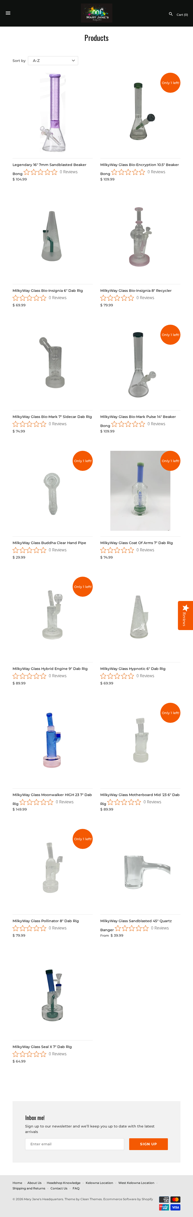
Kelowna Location (99, 1183)
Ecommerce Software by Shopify (128, 1199)
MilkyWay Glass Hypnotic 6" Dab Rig (133, 668)
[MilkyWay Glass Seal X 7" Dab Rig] (53, 995)
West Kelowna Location (136, 1183)
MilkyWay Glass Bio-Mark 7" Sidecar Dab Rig (52, 416)
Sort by (19, 60)
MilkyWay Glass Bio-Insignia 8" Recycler (136, 290)
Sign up (148, 1144)
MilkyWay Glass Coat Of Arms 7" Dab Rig (136, 543)
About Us (34, 1183)
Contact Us (59, 1188)
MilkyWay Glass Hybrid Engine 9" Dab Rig (50, 668)
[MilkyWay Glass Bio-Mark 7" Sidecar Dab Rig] (53, 365)
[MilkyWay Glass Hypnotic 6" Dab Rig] (140, 617)
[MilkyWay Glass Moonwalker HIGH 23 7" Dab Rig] (53, 743)
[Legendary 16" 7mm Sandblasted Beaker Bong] (53, 113)
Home (17, 1183)
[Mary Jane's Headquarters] (96, 13)
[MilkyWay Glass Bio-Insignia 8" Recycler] (140, 239)
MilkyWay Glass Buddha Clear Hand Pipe (49, 543)
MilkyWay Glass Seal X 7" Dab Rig (42, 1047)
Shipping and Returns (29, 1188)
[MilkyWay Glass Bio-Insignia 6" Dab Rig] (53, 239)
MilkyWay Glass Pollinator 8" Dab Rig (46, 921)
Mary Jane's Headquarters (43, 1199)
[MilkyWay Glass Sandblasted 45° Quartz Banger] (140, 869)
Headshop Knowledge (63, 1183)
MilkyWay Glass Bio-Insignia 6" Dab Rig (48, 290)
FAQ (76, 1188)
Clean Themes (91, 1199)
